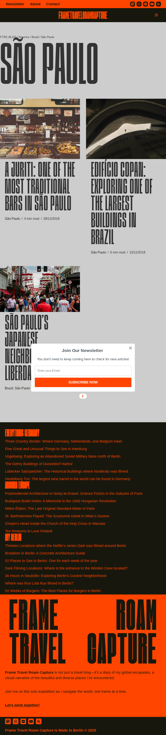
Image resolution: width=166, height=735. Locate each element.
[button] (82, 350)
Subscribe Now (83, 382)
